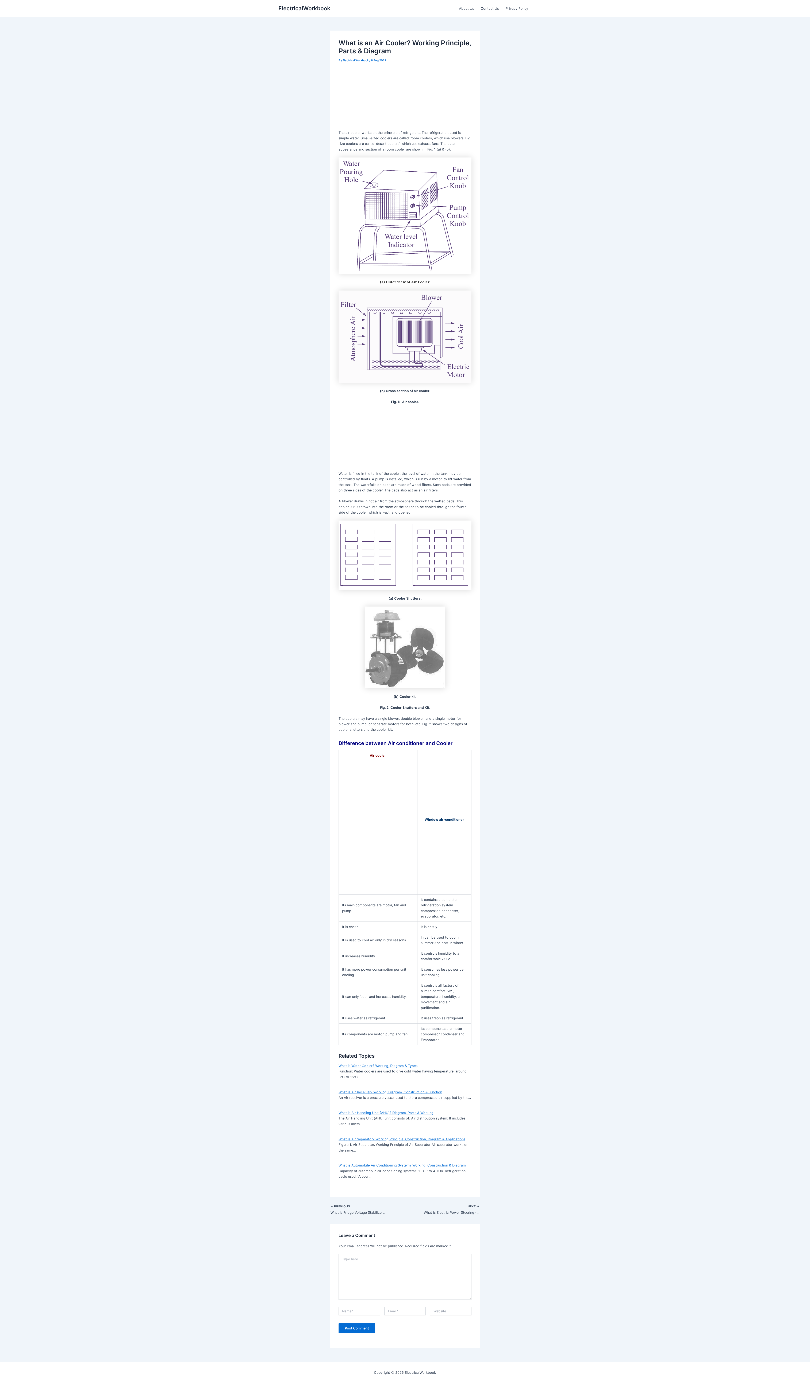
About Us (466, 8)
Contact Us (490, 8)
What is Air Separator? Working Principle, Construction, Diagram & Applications (402, 1139)
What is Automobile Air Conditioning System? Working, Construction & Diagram (402, 1165)
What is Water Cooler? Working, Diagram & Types (378, 1066)
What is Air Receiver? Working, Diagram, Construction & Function (390, 1092)
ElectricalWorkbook (304, 8)
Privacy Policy (517, 8)
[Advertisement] (405, 98)
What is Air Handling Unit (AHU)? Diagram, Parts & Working (386, 1113)
